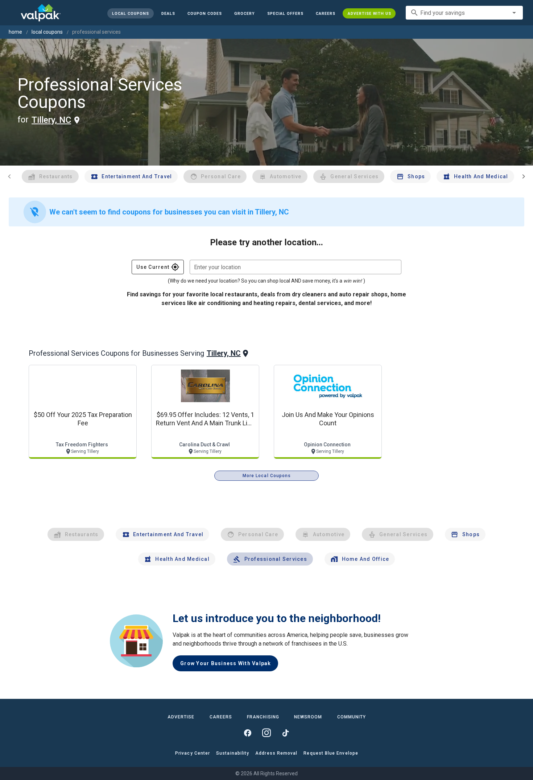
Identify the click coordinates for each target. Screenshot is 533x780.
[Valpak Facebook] (247, 732)
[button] (285, 13)
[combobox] (464, 13)
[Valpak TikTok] (285, 732)
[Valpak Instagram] (266, 732)
